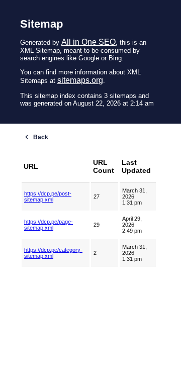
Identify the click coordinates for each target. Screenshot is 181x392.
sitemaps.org (80, 80)
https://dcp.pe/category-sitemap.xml (53, 253)
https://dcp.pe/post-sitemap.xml (47, 196)
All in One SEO (88, 42)
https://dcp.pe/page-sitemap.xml (48, 225)
